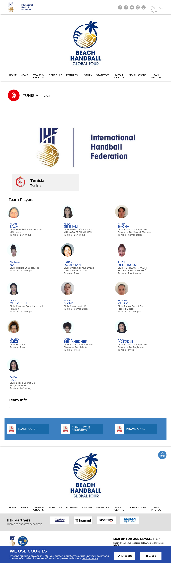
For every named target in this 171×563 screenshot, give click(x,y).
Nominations (137, 75)
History (87, 75)
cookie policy (90, 558)
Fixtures (72, 75)
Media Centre (119, 76)
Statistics (102, 75)
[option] (59, 520)
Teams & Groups (38, 76)
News (24, 75)
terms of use (77, 555)
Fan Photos (156, 76)
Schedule (55, 75)
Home (13, 75)
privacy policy (95, 555)
